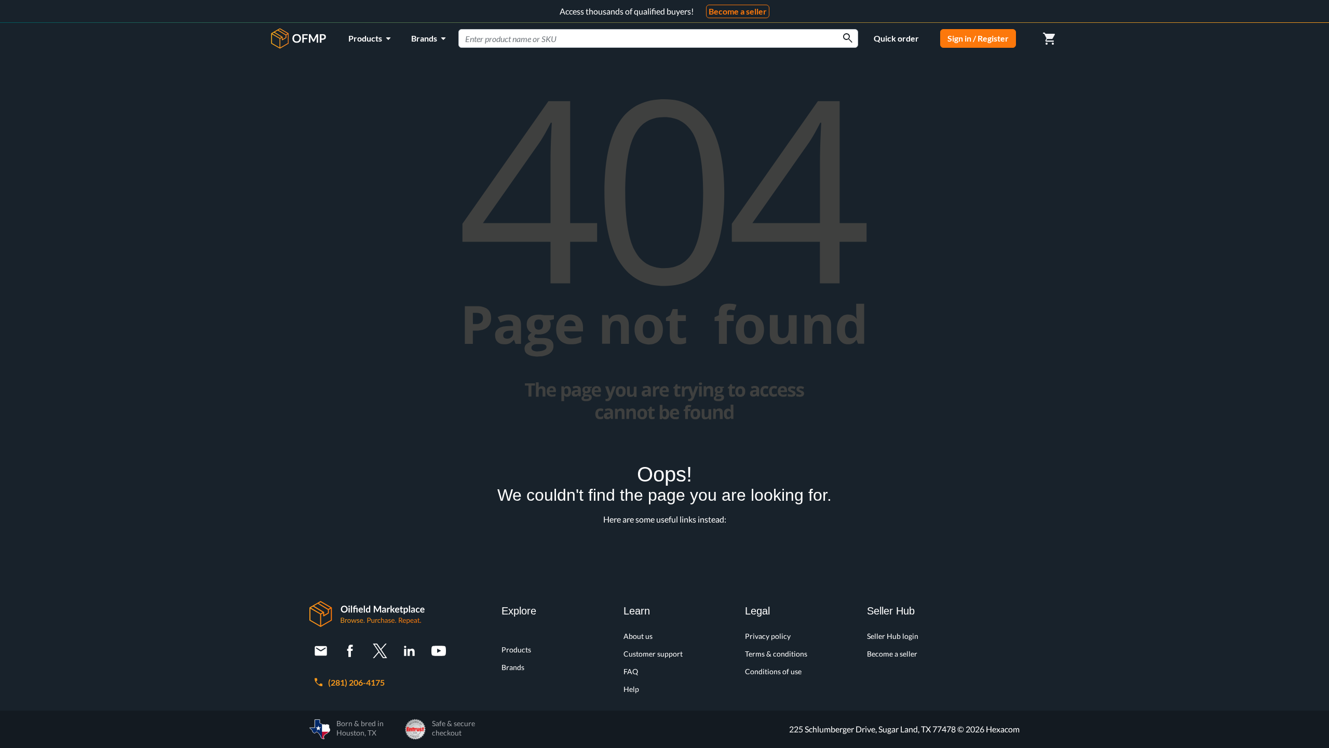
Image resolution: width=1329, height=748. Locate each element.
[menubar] (399, 38)
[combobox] (658, 38)
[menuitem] (371, 38)
